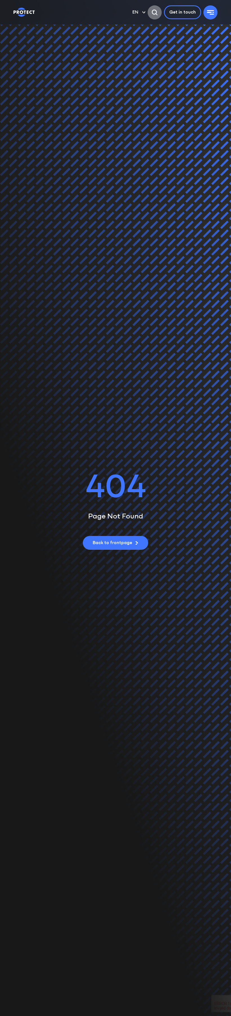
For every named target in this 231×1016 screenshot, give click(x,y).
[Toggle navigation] (210, 12)
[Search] (155, 12)
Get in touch (182, 12)
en (135, 12)
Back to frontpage (112, 543)
